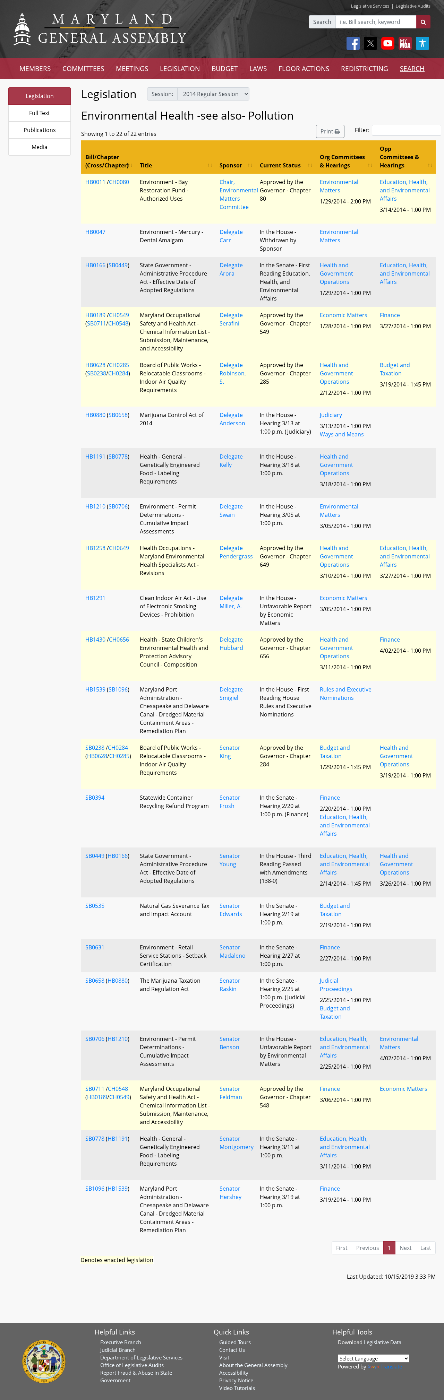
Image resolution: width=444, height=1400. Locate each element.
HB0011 (95, 182)
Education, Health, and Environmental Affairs (405, 190)
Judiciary (331, 415)
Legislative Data (382, 1342)
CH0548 (118, 323)
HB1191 (95, 456)
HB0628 (95, 365)
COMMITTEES (83, 68)
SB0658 (118, 415)
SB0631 (94, 947)
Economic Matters (343, 315)
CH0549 (119, 315)
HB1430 (95, 639)
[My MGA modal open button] (404, 43)
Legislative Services (370, 6)
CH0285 (119, 365)
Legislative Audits (413, 6)
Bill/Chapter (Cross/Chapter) (106, 161)
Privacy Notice (236, 1380)
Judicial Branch (118, 1349)
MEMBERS (35, 68)
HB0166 (95, 265)
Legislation (40, 96)
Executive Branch (120, 1342)
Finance (390, 315)
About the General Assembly (253, 1365)
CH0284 (118, 373)
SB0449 (118, 265)
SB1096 (118, 689)
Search (322, 22)
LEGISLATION (180, 68)
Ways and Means (342, 434)
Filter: (362, 130)
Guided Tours (235, 1342)
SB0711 (96, 323)
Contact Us (232, 1349)
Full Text (39, 113)
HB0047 (95, 232)
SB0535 (94, 906)
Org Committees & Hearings (342, 161)
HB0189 (95, 315)
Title (146, 165)
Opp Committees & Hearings (399, 157)
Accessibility (233, 1372)
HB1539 (95, 689)
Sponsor (231, 165)
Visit (224, 1357)
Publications (40, 130)
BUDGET (225, 68)
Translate (391, 1366)
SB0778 (118, 456)
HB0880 (95, 415)
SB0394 (94, 797)
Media (40, 147)
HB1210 (95, 506)
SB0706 (118, 506)
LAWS (258, 68)
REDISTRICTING (364, 68)
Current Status (280, 165)
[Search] (423, 21)
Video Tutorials (237, 1387)
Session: (162, 94)
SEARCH (412, 68)
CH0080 (119, 182)
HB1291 (95, 598)
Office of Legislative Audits (132, 1365)
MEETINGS (132, 68)
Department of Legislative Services (141, 1357)
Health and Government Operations (336, 273)
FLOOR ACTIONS (304, 68)
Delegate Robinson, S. (233, 373)
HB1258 (95, 548)
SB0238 (96, 373)
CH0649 (119, 548)
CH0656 (119, 639)
